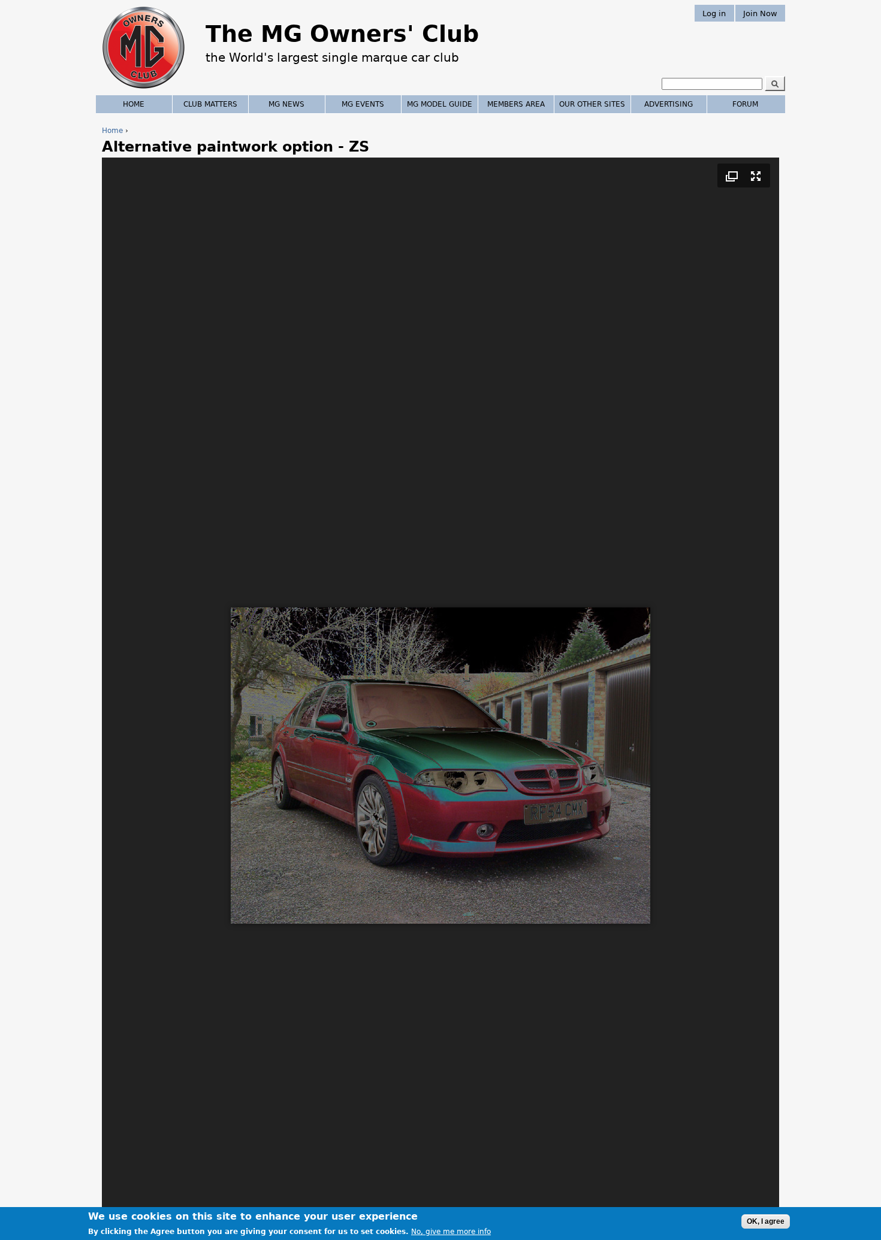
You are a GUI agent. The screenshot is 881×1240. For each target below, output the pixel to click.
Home (112, 130)
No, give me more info (451, 1231)
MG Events (363, 104)
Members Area (516, 104)
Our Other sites (592, 104)
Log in (714, 12)
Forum (745, 104)
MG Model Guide (439, 104)
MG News (286, 104)
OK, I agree (766, 1221)
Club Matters (210, 104)
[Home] (143, 90)
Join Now (760, 12)
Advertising (668, 104)
